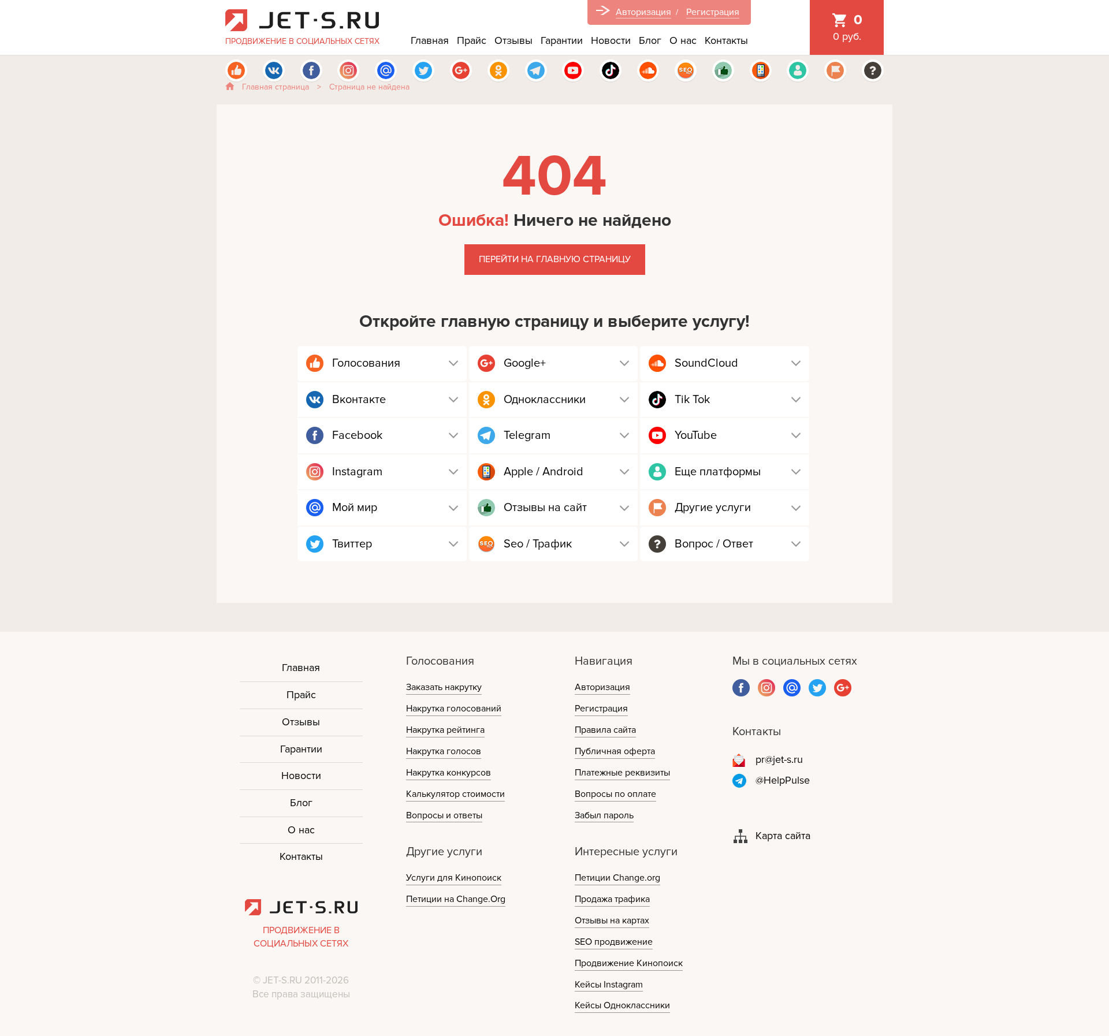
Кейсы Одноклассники (622, 1005)
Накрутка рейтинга (445, 730)
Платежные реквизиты (622, 772)
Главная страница (275, 87)
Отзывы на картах (612, 920)
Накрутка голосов (443, 751)
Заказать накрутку (444, 687)
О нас (683, 40)
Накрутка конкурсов (448, 772)
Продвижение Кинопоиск (629, 963)
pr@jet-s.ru (779, 759)
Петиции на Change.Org (455, 899)
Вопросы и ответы (444, 815)
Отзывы (513, 40)
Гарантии (562, 40)
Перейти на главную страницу (555, 259)
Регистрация (712, 12)
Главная (430, 40)
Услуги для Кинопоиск (453, 878)
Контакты (726, 40)
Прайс (471, 40)
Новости (611, 40)
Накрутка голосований (453, 708)
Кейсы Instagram (609, 984)
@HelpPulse (783, 780)
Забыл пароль (604, 815)
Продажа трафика (612, 899)
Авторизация (643, 12)
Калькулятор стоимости (455, 794)
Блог (650, 40)
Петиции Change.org (617, 878)
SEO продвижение (614, 942)
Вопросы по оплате (615, 794)
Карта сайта (783, 835)
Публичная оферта (615, 751)
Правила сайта (605, 730)
